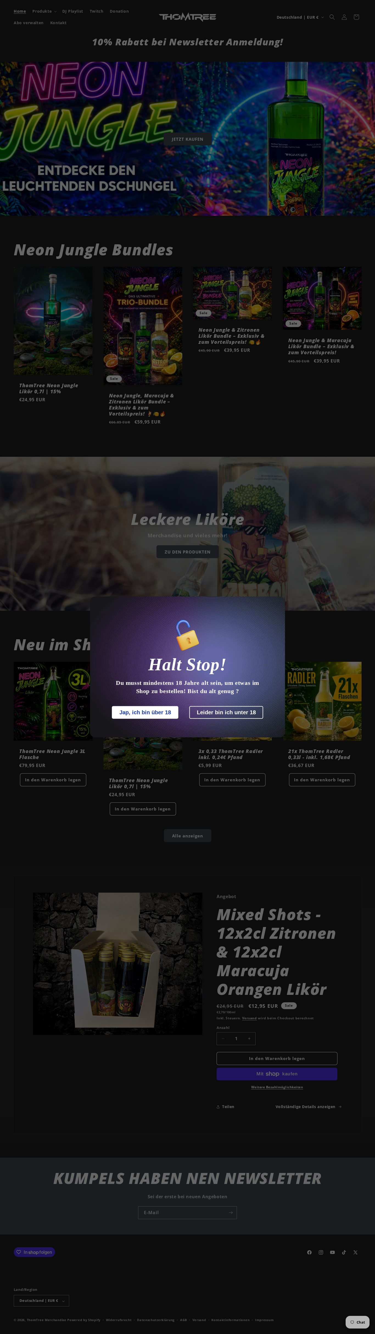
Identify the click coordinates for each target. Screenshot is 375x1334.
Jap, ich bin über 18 (145, 713)
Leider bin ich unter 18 (226, 713)
